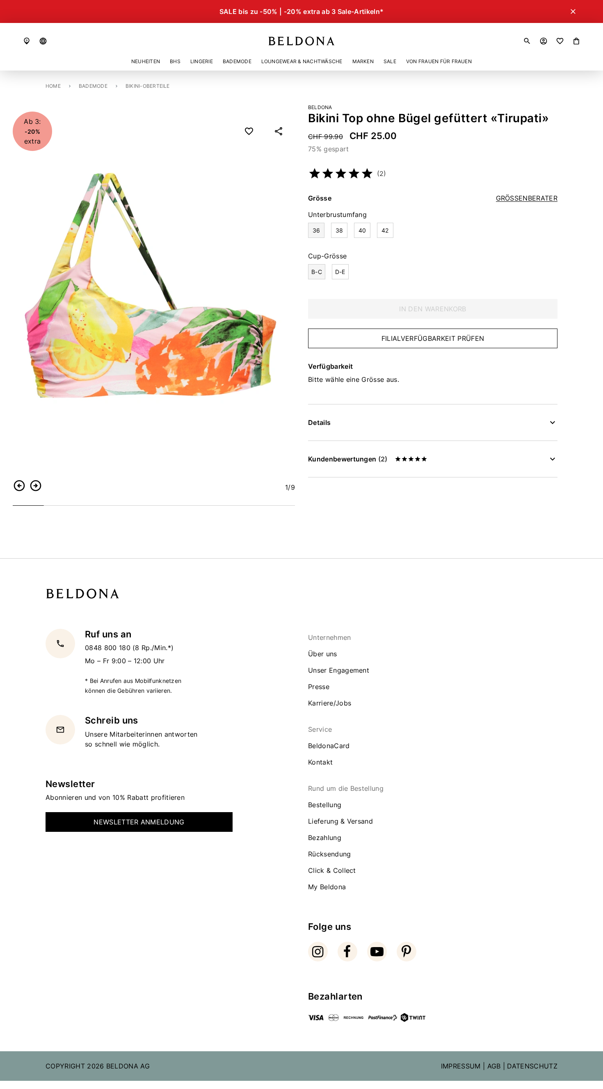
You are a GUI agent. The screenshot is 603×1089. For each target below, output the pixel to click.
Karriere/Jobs (329, 703)
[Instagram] (318, 951)
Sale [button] (390, 61)
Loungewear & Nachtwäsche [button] (302, 61)
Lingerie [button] (201, 61)
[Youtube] (377, 951)
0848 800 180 (108, 648)
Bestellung (324, 805)
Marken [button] (363, 61)
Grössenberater (526, 198)
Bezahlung (324, 837)
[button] (43, 41)
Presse (318, 687)
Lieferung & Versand (340, 821)
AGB (494, 1066)
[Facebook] (347, 951)
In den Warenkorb (432, 309)
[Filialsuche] (27, 41)
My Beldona (327, 887)
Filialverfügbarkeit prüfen (432, 338)
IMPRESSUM (461, 1066)
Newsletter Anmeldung (139, 822)
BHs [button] (175, 61)
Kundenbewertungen (347, 459)
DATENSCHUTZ (532, 1066)
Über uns (322, 654)
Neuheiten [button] (145, 61)
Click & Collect (332, 870)
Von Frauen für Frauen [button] (439, 61)
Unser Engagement (338, 670)
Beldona (320, 107)
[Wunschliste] (560, 41)
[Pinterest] (406, 951)
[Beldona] (301, 41)
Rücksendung (329, 854)
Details (319, 422)
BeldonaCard (329, 746)
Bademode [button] (237, 61)
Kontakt (320, 762)
